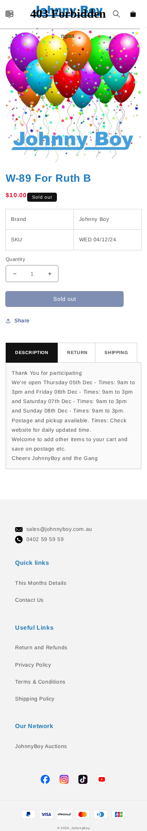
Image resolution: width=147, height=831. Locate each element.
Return (77, 352)
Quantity (15, 259)
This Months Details (40, 583)
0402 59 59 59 (45, 539)
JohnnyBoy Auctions (41, 746)
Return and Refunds (41, 647)
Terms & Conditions (40, 682)
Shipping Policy (35, 699)
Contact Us (29, 600)
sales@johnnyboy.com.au (59, 529)
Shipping (116, 352)
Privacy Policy (33, 665)
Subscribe (9, 393)
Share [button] (22, 320)
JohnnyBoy (80, 828)
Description (32, 352)
